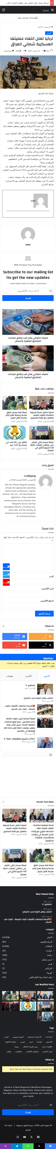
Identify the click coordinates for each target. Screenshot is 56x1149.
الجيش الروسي (18, 1037)
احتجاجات (48, 1037)
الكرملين (49, 1042)
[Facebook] (6, 566)
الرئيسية (47, 27)
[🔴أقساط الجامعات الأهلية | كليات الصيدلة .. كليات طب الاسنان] (45, 709)
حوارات (49, 950)
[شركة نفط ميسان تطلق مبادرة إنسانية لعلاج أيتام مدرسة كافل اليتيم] (14, 403)
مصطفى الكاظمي (32, 1051)
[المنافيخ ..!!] (45, 689)
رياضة (49, 955)
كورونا (49, 973)
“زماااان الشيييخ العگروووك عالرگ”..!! (19, 739)
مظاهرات (18, 1051)
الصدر (6, 1037)
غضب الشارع (47, 1051)
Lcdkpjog (30, 475)
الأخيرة (28, 676)
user (47, 51)
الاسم (51, 576)
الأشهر (47, 676)
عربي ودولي (47, 959)
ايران (31, 1042)
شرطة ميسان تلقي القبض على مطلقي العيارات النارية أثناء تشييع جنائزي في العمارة (42, 446)
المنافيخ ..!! (30, 685)
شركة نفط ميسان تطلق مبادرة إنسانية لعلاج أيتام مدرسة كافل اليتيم (16, 415)
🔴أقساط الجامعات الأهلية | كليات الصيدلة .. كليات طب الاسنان (20, 707)
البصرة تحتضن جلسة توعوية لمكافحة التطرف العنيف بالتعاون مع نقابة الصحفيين (42, 415)
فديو (50, 964)
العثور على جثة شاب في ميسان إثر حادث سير (16, 443)
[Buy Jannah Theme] (28, 18)
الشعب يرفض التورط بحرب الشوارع (38, 698)
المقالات (48, 946)
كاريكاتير (48, 968)
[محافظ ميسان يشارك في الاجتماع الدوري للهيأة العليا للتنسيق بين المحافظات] (10, 1006)
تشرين (22, 1042)
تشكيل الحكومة (10, 1042)
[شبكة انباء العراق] (37, 10)
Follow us (49, 1060)
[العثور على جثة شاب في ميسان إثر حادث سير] (14, 432)
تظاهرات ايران (47, 1047)
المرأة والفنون (46, 942)
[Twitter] (6, 574)
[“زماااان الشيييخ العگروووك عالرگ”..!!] (45, 742)
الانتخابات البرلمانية (34, 1037)
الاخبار (40, 27)
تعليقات (9, 676)
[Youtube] (6, 582)
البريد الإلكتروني (47, 588)
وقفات (8, 1051)
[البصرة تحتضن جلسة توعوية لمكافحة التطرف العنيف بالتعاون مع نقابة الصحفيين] (41, 403)
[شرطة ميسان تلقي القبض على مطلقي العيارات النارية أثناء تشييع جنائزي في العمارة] (41, 432)
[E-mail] (48, 215)
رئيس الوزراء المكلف (30, 1047)
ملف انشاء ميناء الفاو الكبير (40, 977)
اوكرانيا (39, 1042)
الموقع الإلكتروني (47, 601)
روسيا (17, 1047)
